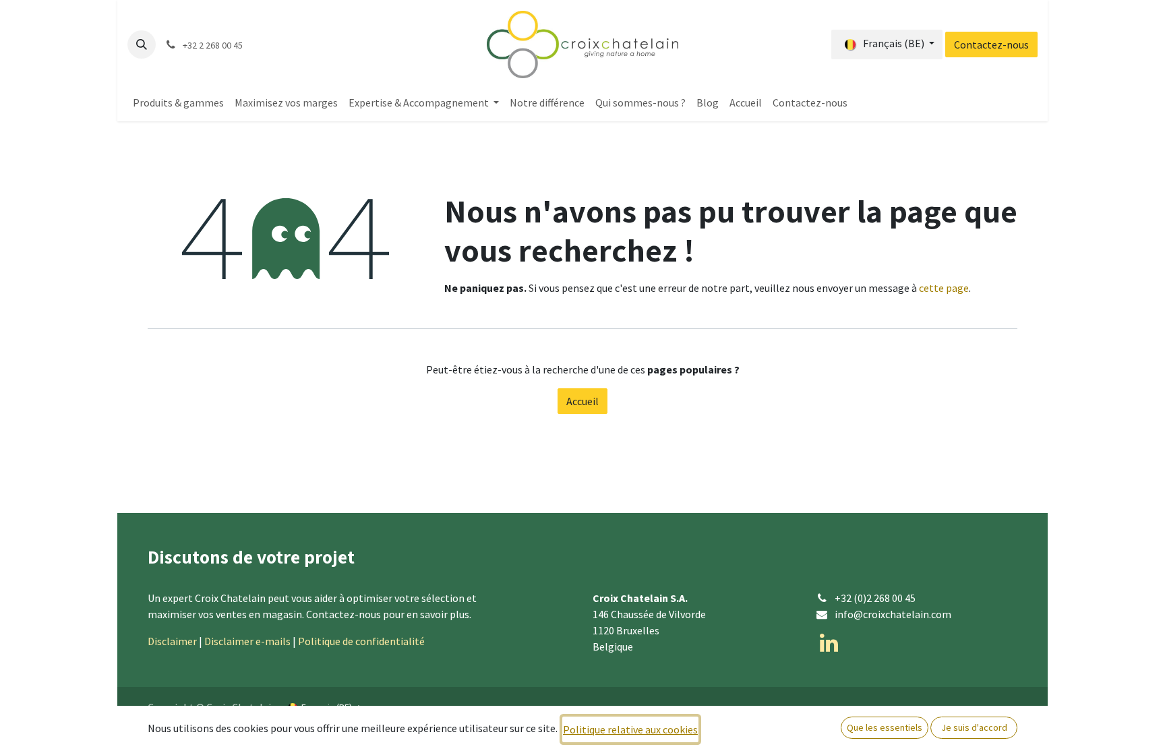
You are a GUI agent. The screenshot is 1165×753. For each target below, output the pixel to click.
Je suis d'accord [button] (974, 727)
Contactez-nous (991, 44)
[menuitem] (178, 102)
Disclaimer (172, 641)
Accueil (582, 401)
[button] (141, 44)
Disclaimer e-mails (247, 641)
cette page (944, 288)
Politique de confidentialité (361, 641)
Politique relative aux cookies (630, 729)
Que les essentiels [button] (884, 727)
